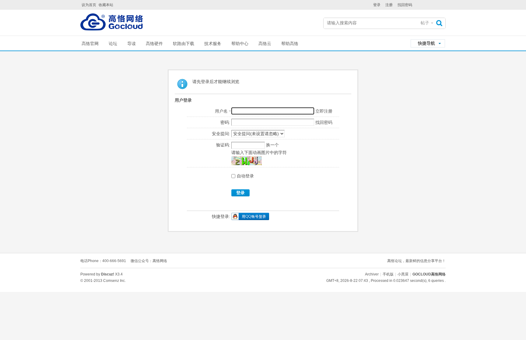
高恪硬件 (154, 43)
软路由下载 (183, 43)
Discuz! (107, 274)
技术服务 (212, 43)
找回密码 (405, 5)
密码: (225, 122)
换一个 (272, 144)
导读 (131, 43)
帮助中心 (239, 43)
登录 (376, 5)
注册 (389, 5)
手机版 (388, 274)
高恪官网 (90, 43)
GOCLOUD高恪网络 (429, 274)
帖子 (425, 22)
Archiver (372, 274)
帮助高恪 (289, 43)
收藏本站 (106, 5)
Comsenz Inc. (114, 281)
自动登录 (245, 176)
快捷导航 (426, 43)
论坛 (113, 43)
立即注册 (323, 111)
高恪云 (264, 43)
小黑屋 (403, 274)
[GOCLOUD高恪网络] (111, 23)
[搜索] (440, 22)
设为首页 (89, 5)
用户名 (221, 111)
